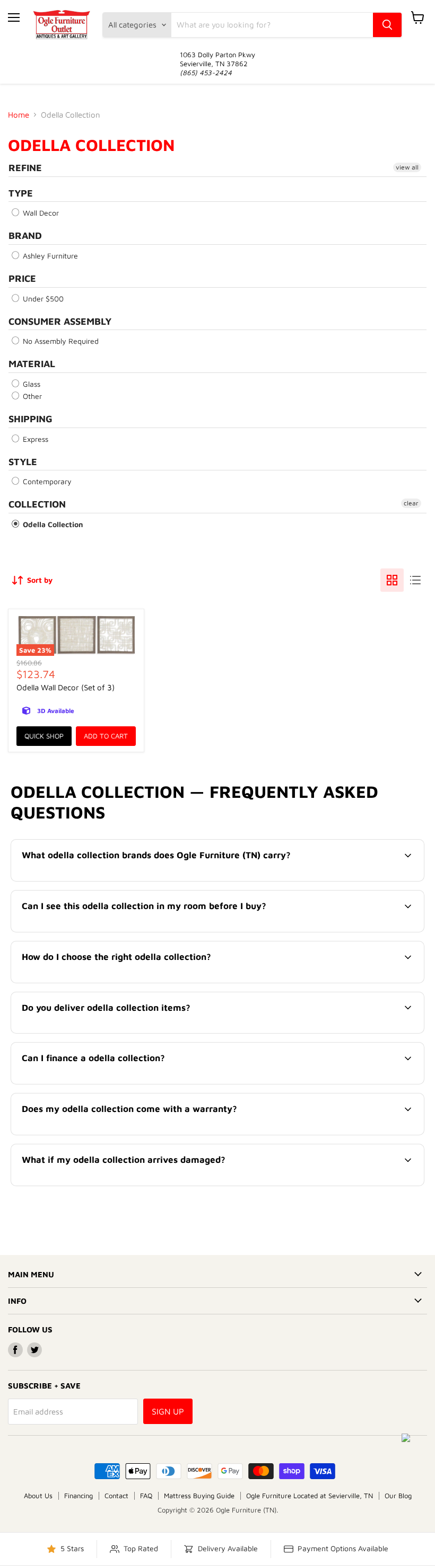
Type (20, 193)
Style (22, 461)
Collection (37, 504)
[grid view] (392, 580)
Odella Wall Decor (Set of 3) (65, 687)
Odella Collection (52, 524)
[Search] (387, 25)
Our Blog (398, 1495)
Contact (116, 1495)
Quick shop (44, 736)
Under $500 (42, 298)
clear (411, 503)
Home (18, 114)
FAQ (146, 1495)
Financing (78, 1495)
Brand (25, 235)
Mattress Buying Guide (199, 1495)
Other (31, 396)
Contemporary (46, 481)
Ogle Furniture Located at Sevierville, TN (309, 1495)
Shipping (30, 418)
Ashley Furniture (49, 255)
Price (22, 278)
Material (31, 363)
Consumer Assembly (59, 321)
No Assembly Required (60, 340)
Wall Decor (40, 212)
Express (34, 438)
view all (407, 167)
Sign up (168, 1411)
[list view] (415, 580)
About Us (38, 1495)
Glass (30, 383)
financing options (104, 1082)
